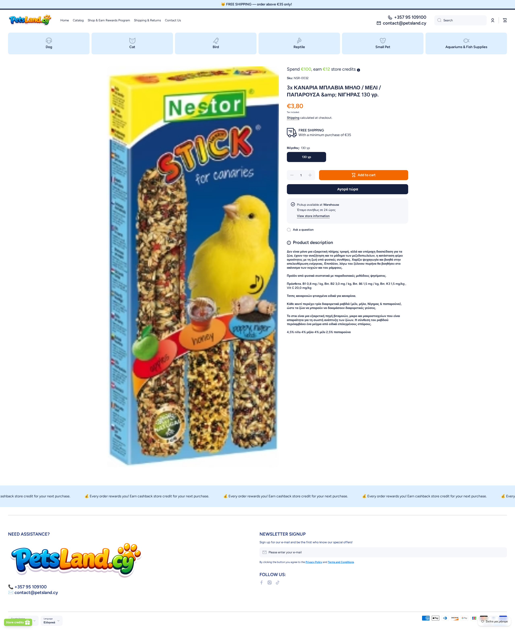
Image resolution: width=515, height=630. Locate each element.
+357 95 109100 (410, 17)
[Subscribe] (502, 552)
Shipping (293, 118)
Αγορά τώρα (347, 189)
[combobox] (460, 20)
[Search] (437, 20)
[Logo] (30, 20)
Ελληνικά (49, 622)
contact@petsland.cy (404, 23)
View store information (313, 216)
